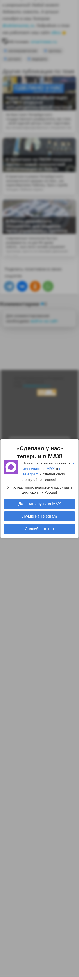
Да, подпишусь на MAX (39, 504)
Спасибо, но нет (39, 529)
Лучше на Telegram (39, 516)
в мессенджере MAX (48, 465)
